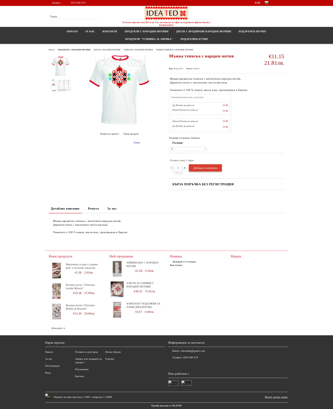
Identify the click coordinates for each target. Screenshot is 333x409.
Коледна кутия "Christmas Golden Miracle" (80, 287)
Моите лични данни (276, 397)
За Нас (90, 31)
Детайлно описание (65, 208)
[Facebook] (277, 3)
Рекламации (82, 369)
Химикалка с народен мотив (142, 264)
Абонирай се (58, 328)
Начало (72, 31)
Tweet (137, 142)
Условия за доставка (86, 352)
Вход (48, 373)
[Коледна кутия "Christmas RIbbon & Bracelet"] (56, 311)
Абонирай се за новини (184, 262)
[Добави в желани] (281, 160)
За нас (112, 208)
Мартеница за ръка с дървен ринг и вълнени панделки (82, 266)
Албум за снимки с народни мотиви (140, 285)
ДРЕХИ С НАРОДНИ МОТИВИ (107, 50)
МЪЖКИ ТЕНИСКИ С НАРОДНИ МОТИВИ (174, 50)
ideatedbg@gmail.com (193, 351)
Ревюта (93, 208)
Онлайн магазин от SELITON (166, 405)
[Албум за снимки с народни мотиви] (117, 289)
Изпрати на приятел (109, 134)
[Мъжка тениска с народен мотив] (119, 125)
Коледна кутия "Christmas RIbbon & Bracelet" (80, 307)
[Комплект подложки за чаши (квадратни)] (117, 310)
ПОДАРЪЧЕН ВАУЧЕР (252, 31)
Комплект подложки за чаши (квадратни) (143, 305)
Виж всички (176, 265)
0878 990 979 (78, 3)
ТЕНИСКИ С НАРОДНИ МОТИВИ (138, 50)
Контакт (79, 376)
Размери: (177, 143)
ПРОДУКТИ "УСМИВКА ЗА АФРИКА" (149, 39)
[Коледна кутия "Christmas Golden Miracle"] (56, 291)
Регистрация (52, 366)
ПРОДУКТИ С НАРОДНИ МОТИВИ (74, 50)
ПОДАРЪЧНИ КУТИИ (194, 39)
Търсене (109, 359)
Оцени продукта (131, 134)
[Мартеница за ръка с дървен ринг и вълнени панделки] (56, 270)
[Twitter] (282, 3)
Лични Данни (113, 352)
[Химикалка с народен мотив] (117, 269)
